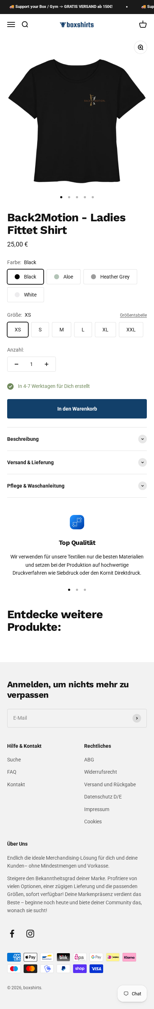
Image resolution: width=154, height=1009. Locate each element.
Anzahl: (15, 350)
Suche (14, 760)
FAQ (11, 772)
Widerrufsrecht (100, 772)
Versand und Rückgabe (110, 784)
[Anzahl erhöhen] (47, 364)
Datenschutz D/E (103, 797)
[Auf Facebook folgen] (12, 933)
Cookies (93, 821)
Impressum (96, 809)
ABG (89, 760)
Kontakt (16, 784)
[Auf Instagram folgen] (30, 933)
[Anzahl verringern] (16, 364)
